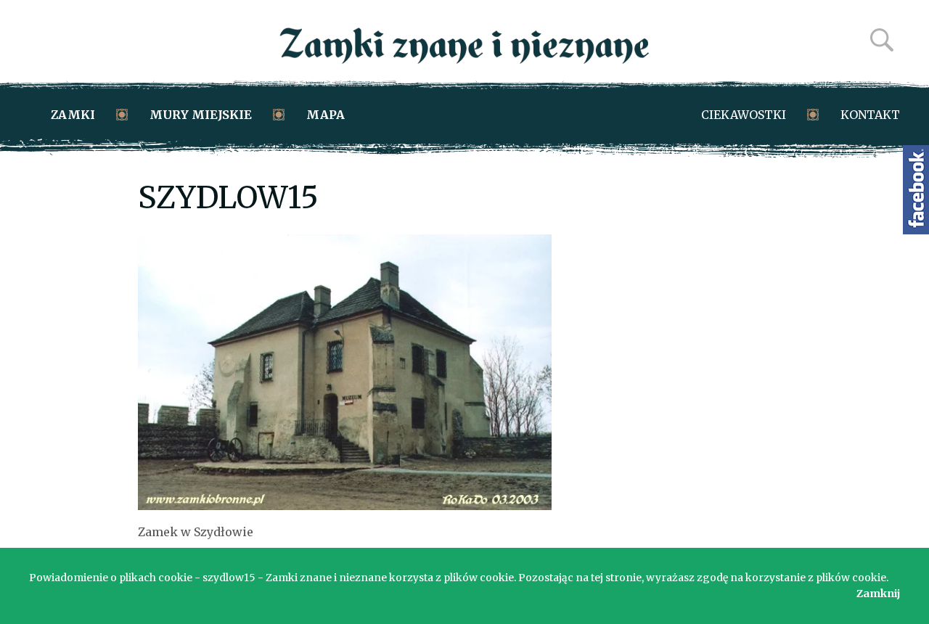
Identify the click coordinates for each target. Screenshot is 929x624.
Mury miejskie (201, 114)
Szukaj (882, 40)
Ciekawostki (743, 114)
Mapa (325, 114)
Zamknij (878, 593)
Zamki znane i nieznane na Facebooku (916, 189)
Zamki (73, 114)
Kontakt (870, 114)
